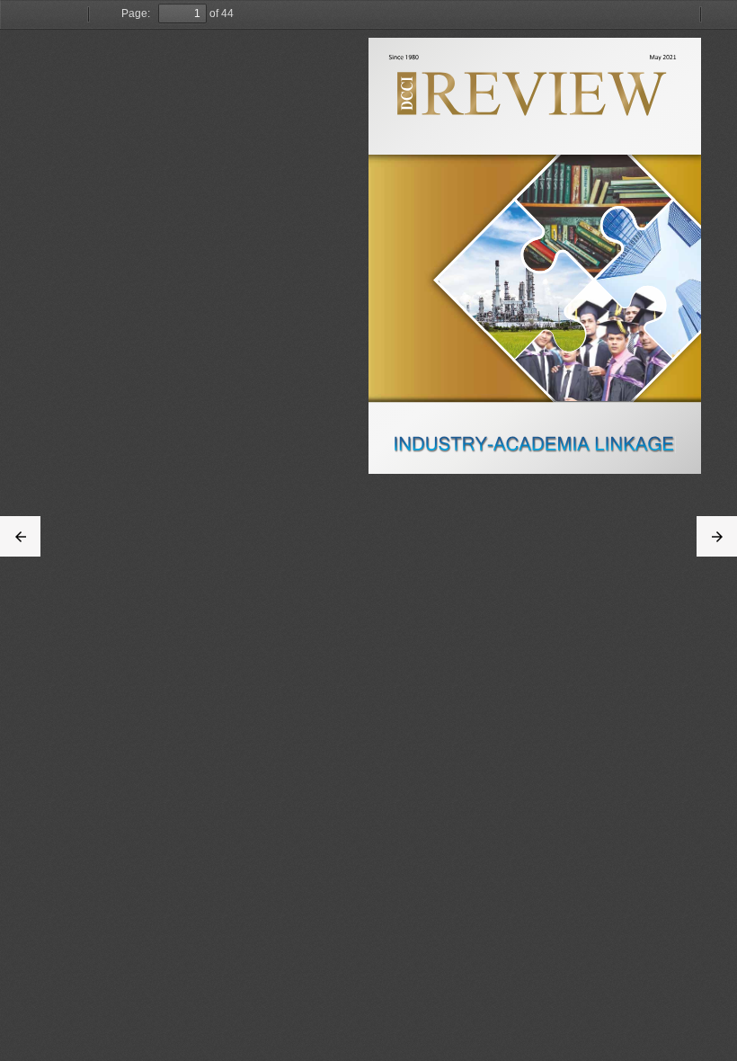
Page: (135, 13)
